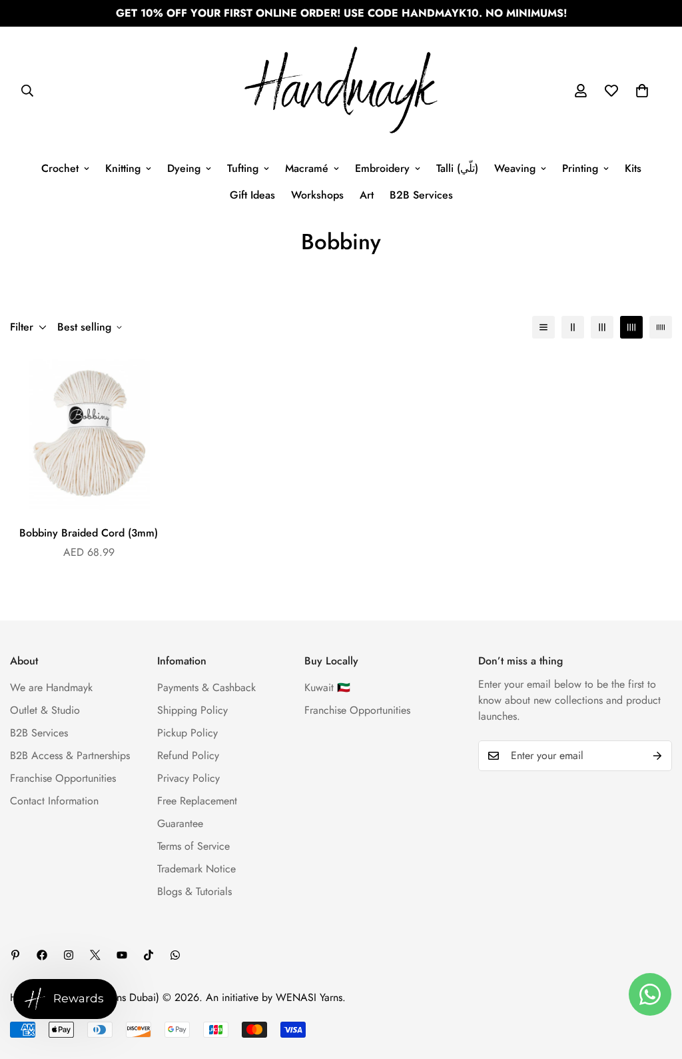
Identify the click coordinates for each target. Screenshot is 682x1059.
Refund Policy (188, 755)
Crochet (60, 168)
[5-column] (660, 327)
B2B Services (421, 195)
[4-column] (631, 327)
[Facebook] (42, 955)
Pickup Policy (187, 732)
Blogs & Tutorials (194, 891)
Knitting (123, 168)
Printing (580, 168)
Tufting (242, 168)
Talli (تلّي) (457, 168)
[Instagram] (68, 955)
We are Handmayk (51, 687)
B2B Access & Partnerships (70, 755)
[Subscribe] (657, 755)
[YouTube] (122, 955)
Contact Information (54, 800)
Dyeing (183, 168)
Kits (633, 168)
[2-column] (572, 327)
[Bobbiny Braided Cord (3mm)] (89, 433)
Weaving (514, 168)
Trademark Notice (196, 868)
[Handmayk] (341, 91)
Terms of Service (193, 846)
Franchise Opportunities (63, 778)
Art (367, 195)
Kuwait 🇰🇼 (327, 687)
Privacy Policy (188, 778)
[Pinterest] (15, 955)
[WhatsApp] (175, 955)
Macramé (306, 168)
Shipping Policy (192, 710)
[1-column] (543, 327)
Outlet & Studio (45, 710)
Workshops (317, 195)
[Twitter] (95, 955)
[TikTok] (148, 955)
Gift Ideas (252, 195)
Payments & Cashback (206, 687)
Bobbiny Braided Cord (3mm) (88, 532)
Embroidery (382, 168)
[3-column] (602, 327)
